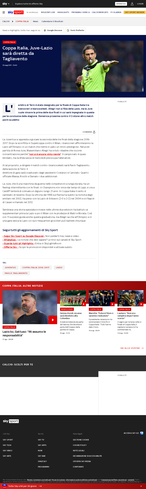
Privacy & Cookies (58, 480)
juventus (10, 267)
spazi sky (42, 461)
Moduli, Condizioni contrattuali (39, 480)
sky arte (7, 456)
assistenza (122, 480)
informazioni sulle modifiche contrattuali (81, 480)
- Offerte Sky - (11, 247)
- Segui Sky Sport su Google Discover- (24, 236)
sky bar (41, 456)
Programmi (43, 467)
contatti (131, 480)
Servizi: (41, 434)
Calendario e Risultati (52, 21)
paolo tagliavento (16, 273)
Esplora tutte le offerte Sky (29, 4)
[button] (69, 486)
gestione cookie (81, 440)
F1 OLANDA (116, 12)
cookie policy (80, 445)
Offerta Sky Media (82, 461)
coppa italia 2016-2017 (36, 267)
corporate (78, 467)
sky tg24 (7, 445)
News (35, 21)
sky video (7, 450)
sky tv (41, 440)
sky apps (42, 445)
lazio (59, 267)
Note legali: (78, 434)
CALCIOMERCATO (100, 12)
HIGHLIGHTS (63, 12)
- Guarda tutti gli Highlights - (19, 243)
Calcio (6, 21)
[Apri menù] (4, 12)
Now (40, 450)
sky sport (8, 440)
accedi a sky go (131, 433)
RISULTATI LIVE (48, 12)
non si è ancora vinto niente (44, 154)
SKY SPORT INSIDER (134, 12)
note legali (78, 450)
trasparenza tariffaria (109, 480)
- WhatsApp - (10, 239)
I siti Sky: (6, 434)
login (140, 4)
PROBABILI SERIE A (81, 12)
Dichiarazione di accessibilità (87, 456)
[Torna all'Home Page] (16, 12)
